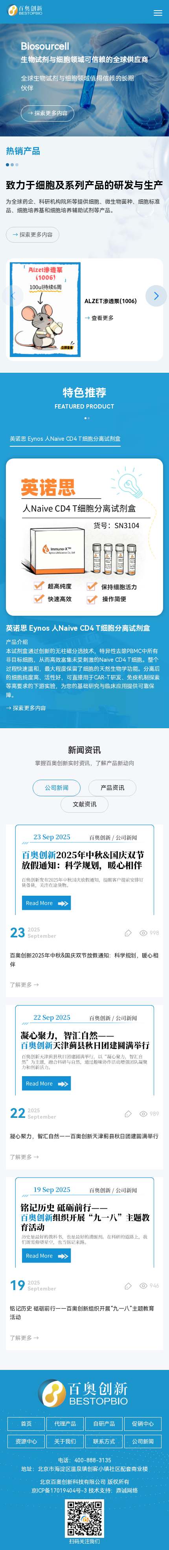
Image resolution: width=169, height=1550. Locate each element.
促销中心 (143, 1424)
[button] (156, 296)
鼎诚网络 (127, 1490)
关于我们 (65, 1441)
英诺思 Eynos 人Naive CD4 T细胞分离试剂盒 (65, 439)
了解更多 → (24, 985)
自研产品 (104, 1424)
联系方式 (104, 1441)
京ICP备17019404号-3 (59, 1490)
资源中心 (26, 1441)
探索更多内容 (33, 235)
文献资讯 (84, 804)
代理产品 (65, 1424)
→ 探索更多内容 (48, 113)
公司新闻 (56, 788)
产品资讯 (112, 788)
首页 (26, 1424)
